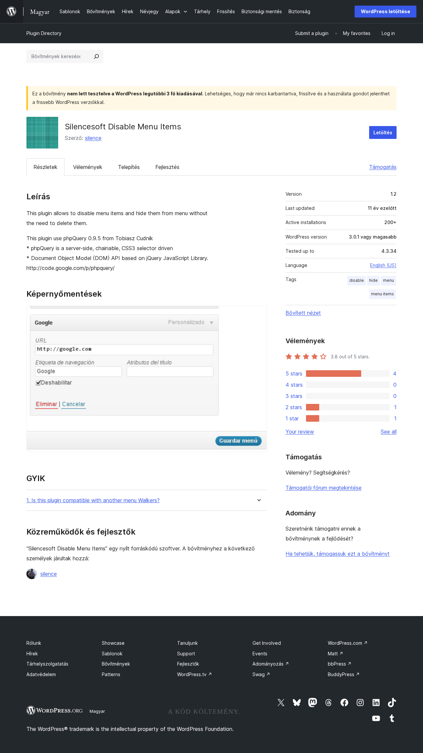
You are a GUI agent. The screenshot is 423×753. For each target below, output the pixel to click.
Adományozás (270, 664)
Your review (300, 431)
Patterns (111, 674)
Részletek (45, 167)
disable (356, 280)
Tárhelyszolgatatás (47, 664)
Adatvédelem (41, 674)
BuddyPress (344, 674)
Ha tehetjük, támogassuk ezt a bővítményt (338, 553)
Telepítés (129, 167)
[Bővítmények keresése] (96, 56)
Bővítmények (116, 664)
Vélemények (87, 167)
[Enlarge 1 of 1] (258, 314)
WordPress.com (348, 643)
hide (373, 280)
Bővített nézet (303, 313)
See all (389, 431)
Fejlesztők (188, 664)
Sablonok (112, 653)
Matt (335, 653)
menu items (382, 293)
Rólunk (33, 643)
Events (259, 653)
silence (93, 138)
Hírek (32, 653)
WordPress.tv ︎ (194, 674)
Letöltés (382, 132)
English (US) (383, 265)
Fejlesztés (167, 167)
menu (388, 280)
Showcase (113, 643)
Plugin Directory (43, 33)
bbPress (340, 664)
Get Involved (266, 643)
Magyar (97, 711)
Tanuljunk (187, 643)
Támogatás (383, 167)
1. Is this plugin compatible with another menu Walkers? (93, 500)
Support (186, 653)
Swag (261, 674)
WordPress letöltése (385, 11)
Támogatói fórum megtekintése (324, 487)
